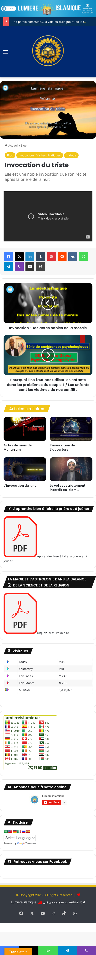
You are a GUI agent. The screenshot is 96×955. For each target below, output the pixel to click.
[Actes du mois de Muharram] (25, 429)
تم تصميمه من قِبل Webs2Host (64, 902)
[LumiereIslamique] (48, 52)
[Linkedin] (29, 256)
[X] (19, 256)
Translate (30, 843)
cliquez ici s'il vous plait (53, 633)
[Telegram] (8, 266)
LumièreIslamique (23, 902)
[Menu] (5, 54)
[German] (15, 831)
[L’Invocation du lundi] (25, 469)
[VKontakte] (72, 256)
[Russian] (23, 831)
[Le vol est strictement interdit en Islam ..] (71, 469)
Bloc (24, 145)
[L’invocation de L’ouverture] (71, 429)
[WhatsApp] (83, 256)
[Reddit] (62, 256)
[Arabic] (6, 831)
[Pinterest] (51, 256)
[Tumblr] (40, 256)
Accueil (12, 145)
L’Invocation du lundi (21, 485)
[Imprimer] (40, 266)
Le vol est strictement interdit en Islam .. (68, 487)
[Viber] (19, 266)
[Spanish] (28, 831)
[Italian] (19, 831)
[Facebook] (8, 256)
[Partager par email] (29, 266)
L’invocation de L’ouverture (62, 447)
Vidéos (71, 155)
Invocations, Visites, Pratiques (40, 155)
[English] (10, 831)
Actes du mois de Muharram (18, 447)
